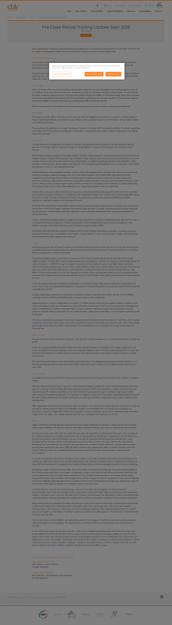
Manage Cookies (62, 74)
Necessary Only (94, 74)
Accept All (113, 74)
